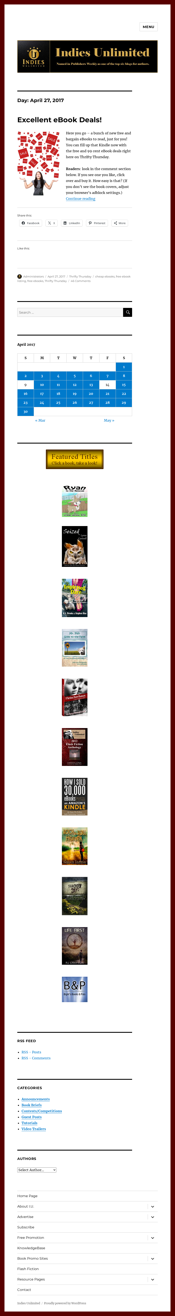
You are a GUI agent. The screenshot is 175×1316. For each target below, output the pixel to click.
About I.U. (25, 1206)
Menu (149, 27)
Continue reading (80, 198)
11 (58, 385)
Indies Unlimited (28, 1303)
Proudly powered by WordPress (65, 1303)
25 (58, 402)
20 (91, 393)
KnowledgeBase (31, 1248)
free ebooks (35, 281)
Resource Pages (31, 1279)
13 (91, 385)
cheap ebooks (105, 276)
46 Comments (80, 281)
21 (107, 393)
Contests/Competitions (42, 1111)
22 (124, 393)
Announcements (36, 1099)
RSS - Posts (31, 1052)
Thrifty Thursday (80, 276)
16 (26, 393)
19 (75, 393)
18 (58, 393)
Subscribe (25, 1227)
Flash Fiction (28, 1269)
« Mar (40, 420)
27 (91, 402)
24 (42, 402)
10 (42, 385)
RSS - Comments (36, 1058)
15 (124, 385)
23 (25, 402)
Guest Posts (32, 1117)
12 (75, 385)
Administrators (33, 276)
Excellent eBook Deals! (59, 119)
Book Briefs (32, 1105)
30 (25, 411)
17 (42, 393)
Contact (24, 1290)
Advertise (25, 1217)
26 (75, 402)
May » (109, 420)
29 (124, 402)
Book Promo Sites (32, 1258)
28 (107, 402)
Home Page (27, 1196)
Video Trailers (34, 1129)
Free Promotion (30, 1238)
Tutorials (29, 1123)
